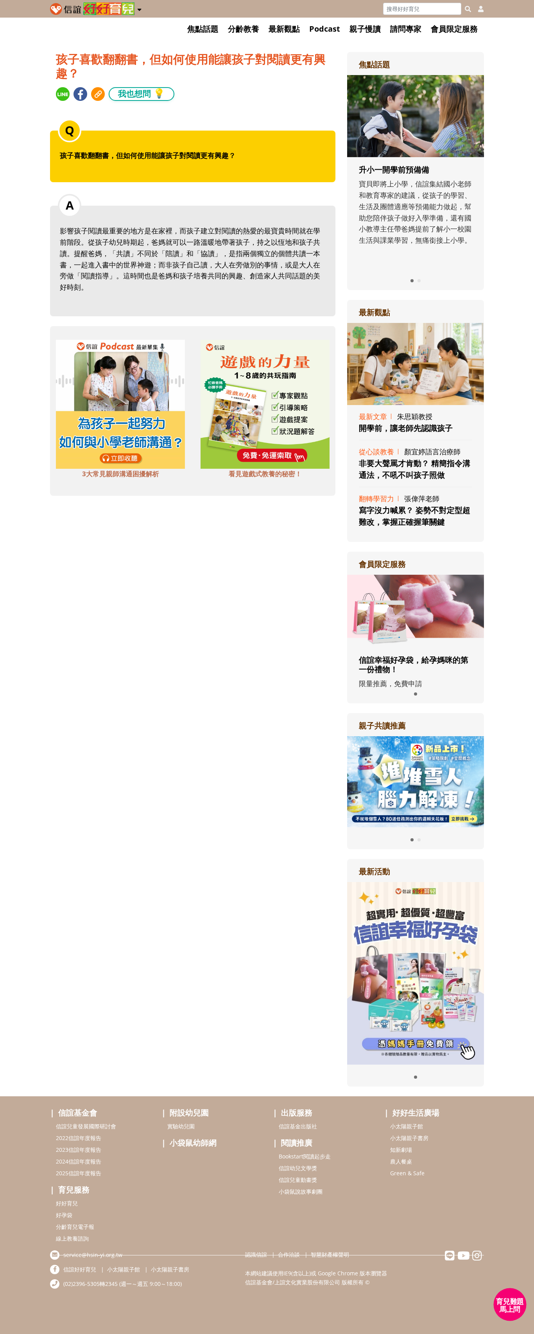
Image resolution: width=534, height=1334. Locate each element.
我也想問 (141, 93)
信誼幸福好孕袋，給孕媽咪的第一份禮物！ (413, 664)
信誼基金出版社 (298, 1126)
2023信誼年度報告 (78, 1149)
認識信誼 (256, 1254)
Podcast (324, 28)
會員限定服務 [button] (454, 28)
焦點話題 (203, 28)
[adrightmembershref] (415, 610)
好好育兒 (67, 1203)
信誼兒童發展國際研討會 (86, 1126)
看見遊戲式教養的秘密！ (265, 473)
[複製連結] (98, 94)
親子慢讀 (365, 28)
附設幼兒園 (189, 1112)
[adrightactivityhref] (415, 972)
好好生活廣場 (415, 1112)
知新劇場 (401, 1149)
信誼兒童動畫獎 (298, 1179)
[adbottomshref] (120, 403)
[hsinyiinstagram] (477, 1257)
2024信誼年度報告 (78, 1161)
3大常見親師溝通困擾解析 (120, 473)
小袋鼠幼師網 (193, 1142)
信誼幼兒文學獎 (298, 1168)
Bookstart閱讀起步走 (305, 1156)
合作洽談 (289, 1254)
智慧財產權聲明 (330, 1254)
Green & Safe (407, 1173)
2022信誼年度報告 (78, 1138)
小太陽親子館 (406, 1126)
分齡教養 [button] (243, 28)
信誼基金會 (77, 1112)
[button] (139, 8)
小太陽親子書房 (409, 1138)
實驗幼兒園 (181, 1126)
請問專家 (405, 28)
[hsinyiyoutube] (463, 1257)
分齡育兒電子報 (75, 1226)
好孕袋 (64, 1215)
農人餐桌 (401, 1161)
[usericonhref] (477, 9)
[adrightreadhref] (415, 780)
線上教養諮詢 (72, 1238)
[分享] (63, 94)
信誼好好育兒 (79, 1269)
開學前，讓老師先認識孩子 (406, 428)
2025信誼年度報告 (78, 1173)
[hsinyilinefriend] (450, 1257)
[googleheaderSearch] (467, 9)
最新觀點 (284, 28)
